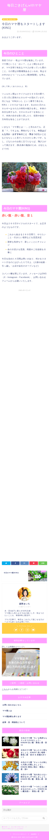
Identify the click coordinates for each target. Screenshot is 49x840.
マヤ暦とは (7, 711)
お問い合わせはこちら (12, 705)
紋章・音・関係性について (14, 722)
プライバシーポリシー (20, 834)
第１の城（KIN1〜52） (9, 19)
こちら (5, 689)
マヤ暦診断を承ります (12, 716)
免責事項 (33, 834)
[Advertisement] (24, 397)
